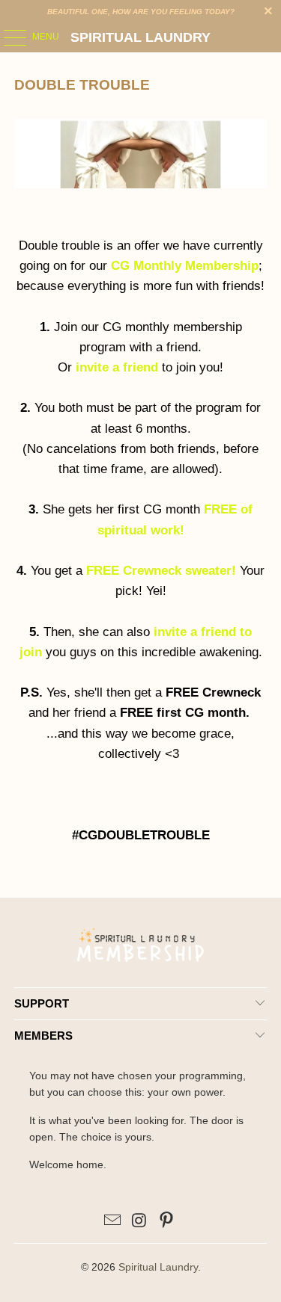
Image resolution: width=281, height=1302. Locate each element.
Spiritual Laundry (140, 37)
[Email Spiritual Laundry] (113, 1221)
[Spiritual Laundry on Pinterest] (166, 1221)
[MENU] (7, 37)
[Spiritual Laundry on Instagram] (140, 1221)
